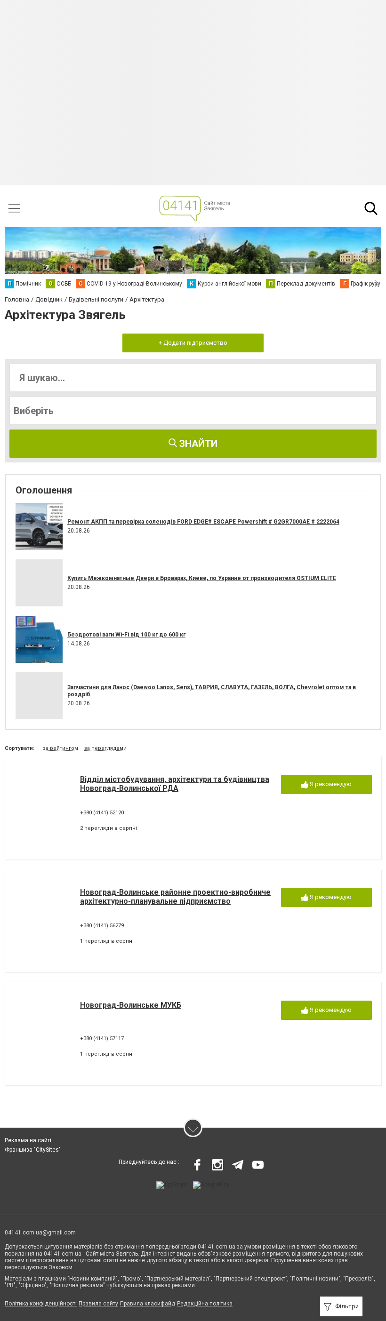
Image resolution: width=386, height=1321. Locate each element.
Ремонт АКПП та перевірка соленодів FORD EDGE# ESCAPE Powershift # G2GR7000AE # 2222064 (203, 521)
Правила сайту (98, 1303)
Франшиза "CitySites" (33, 1149)
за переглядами (105, 748)
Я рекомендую (330, 784)
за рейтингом (60, 748)
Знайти (197, 443)
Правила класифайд (147, 1303)
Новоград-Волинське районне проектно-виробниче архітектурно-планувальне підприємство (175, 897)
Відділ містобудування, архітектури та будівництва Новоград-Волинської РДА (174, 784)
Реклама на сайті (28, 1140)
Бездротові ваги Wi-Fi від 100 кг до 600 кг (126, 634)
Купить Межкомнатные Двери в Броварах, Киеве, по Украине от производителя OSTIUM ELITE (201, 578)
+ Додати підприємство (193, 342)
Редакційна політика (205, 1303)
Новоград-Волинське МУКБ (130, 1005)
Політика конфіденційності (41, 1303)
